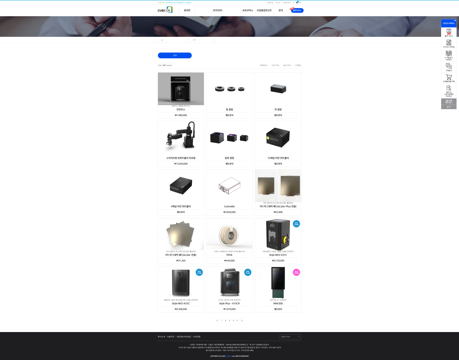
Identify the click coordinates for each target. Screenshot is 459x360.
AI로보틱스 (247, 10)
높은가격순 (287, 65)
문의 (281, 10)
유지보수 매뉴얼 (449, 47)
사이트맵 (196, 337)
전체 (194, 40)
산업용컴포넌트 (264, 10)
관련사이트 (285, 337)
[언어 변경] (300, 2)
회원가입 (270, 2)
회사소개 (161, 337)
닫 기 (449, 107)
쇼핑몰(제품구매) (449, 81)
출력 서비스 (449, 36)
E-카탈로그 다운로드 (449, 59)
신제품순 (298, 65)
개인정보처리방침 (184, 337)
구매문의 (449, 71)
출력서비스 (297, 10)
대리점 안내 (287, 2)
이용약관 (171, 337)
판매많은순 (264, 65)
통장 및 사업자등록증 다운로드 (449, 94)
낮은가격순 (275, 65)
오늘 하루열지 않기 (448, 101)
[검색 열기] (293, 2)
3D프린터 (217, 10)
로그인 (278, 2)
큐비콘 (187, 10)
